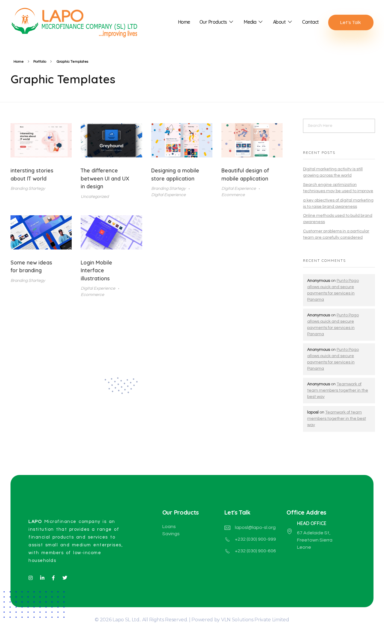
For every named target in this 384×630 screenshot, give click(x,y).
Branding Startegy (27, 188)
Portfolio (39, 62)
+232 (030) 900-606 (255, 550)
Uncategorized (95, 196)
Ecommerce (233, 195)
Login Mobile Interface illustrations (96, 270)
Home (19, 62)
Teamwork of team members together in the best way (337, 390)
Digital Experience (168, 195)
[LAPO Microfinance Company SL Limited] (78, 20)
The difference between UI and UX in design (105, 178)
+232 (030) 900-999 (255, 539)
